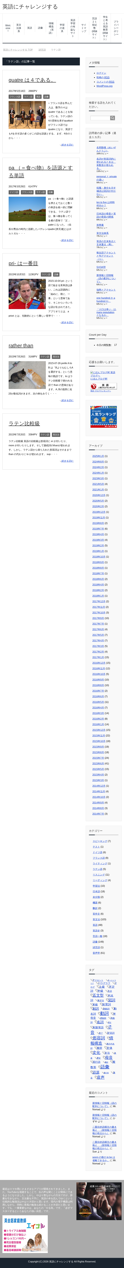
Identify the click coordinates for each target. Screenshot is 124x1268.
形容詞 (99, 1038)
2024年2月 (98, 467)
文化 (96, 1052)
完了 (101, 1033)
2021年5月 (98, 484)
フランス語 (15, 96)
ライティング (100, 863)
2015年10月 (98, 741)
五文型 (98, 995)
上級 (102, 986)
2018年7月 (98, 573)
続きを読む (68, 145)
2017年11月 (98, 607)
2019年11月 (98, 517)
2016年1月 (98, 724)
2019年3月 (98, 540)
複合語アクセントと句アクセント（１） (106, 255)
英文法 (56, 356)
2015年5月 (98, 769)
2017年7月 (98, 624)
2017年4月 (98, 640)
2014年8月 (98, 808)
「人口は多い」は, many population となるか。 (106, 312)
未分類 (96, 897)
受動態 (103, 1018)
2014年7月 (98, 814)
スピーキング (100, 841)
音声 (100, 1077)
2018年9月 (98, 562)
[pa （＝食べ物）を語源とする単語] (27, 219)
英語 (29, 28)
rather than (21, 345)
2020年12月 (98, 495)
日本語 (96, 891)
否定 (109, 1022)
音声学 (96, 953)
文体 (109, 1048)
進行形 (106, 1073)
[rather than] (27, 386)
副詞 (96, 1008)
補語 (106, 1062)
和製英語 (98, 1027)
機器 (95, 902)
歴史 (99, 1058)
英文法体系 (18, 28)
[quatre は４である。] (27, 126)
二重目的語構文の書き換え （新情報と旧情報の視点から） (104, 1130)
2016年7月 (98, 691)
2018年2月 (98, 590)
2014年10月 (98, 797)
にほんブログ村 (98, 378)
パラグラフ (104, 983)
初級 (95, 1004)
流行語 (96, 1062)
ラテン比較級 (24, 423)
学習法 (96, 886)
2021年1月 (98, 489)
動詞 (104, 1013)
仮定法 (101, 1000)
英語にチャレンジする (30, 6)
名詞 (100, 1022)
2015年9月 (98, 746)
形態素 (100, 225)
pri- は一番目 (23, 263)
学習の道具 (62, 28)
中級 (100, 990)
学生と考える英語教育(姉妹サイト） (105, 28)
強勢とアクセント (106, 290)
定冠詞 (110, 1033)
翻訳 (95, 908)
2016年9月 (98, 679)
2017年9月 (98, 618)
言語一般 (97, 936)
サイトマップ (83, 28)
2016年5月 (98, 702)
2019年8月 (98, 523)
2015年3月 (98, 780)
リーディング (100, 880)
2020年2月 (98, 506)
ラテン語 (28, 96)
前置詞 (106, 1004)
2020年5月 (98, 501)
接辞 (99, 1048)
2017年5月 (98, 635)
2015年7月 (98, 758)
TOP (20, 49)
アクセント (98, 980)
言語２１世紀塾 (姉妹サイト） (95, 28)
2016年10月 (98, 674)
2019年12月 (98, 512)
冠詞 (111, 1000)
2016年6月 (98, 696)
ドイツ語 (14, 192)
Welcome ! (8, 28)
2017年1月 (98, 657)
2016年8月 (98, 685)
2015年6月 (98, 763)
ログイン (101, 73)
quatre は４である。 (32, 80)
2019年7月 (98, 529)
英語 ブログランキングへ (100, 391)
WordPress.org (104, 86)
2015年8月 (98, 752)
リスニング (99, 874)
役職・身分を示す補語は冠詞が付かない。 (106, 191)
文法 (107, 1053)
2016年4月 (98, 707)
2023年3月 (98, 478)
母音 (109, 1057)
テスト (96, 846)
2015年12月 (98, 730)
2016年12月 (98, 663)
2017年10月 (98, 612)
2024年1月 (98, 473)
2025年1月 (98, 456)
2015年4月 (98, 774)
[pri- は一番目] (27, 306)
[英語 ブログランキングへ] (103, 388)
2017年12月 (98, 601)
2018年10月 (98, 556)
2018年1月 (98, 596)
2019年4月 (98, 534)
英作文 (96, 914)
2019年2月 (98, 545)
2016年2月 (98, 719)
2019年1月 (98, 551)
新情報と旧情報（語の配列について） (106, 278)
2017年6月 (98, 629)
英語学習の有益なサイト (72, 28)
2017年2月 (98, 651)
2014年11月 (98, 791)
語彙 (40, 28)
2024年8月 (98, 461)
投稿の (102, 77)
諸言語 (96, 947)
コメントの (105, 82)
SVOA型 (101, 267)
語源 (96, 1072)
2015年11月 (98, 735)
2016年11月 (98, 668)
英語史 (96, 930)
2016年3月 (98, 713)
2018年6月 (98, 579)
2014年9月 (98, 802)
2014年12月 (98, 786)
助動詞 (106, 1009)
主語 (110, 991)
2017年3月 (98, 646)
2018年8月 (98, 568)
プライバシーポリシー (116, 28)
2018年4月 (98, 584)
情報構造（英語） (51, 28)
